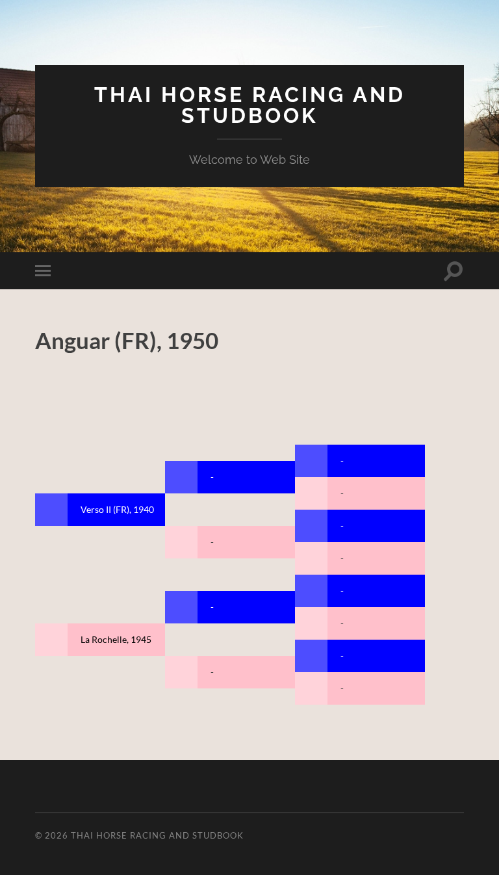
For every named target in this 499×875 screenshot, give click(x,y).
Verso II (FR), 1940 (117, 509)
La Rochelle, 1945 (116, 639)
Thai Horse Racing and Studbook (249, 105)
